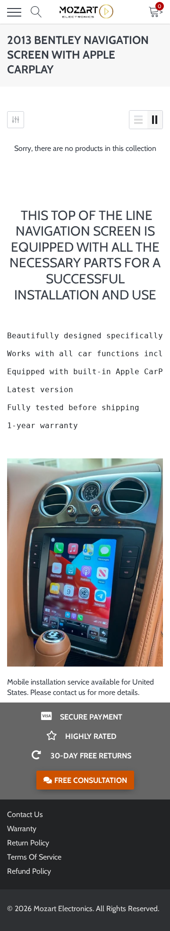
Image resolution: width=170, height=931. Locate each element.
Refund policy (29, 871)
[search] (36, 12)
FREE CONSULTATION (90, 780)
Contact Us (25, 814)
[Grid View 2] (154, 120)
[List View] (138, 120)
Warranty (21, 828)
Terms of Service (34, 856)
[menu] (14, 12)
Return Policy (28, 842)
